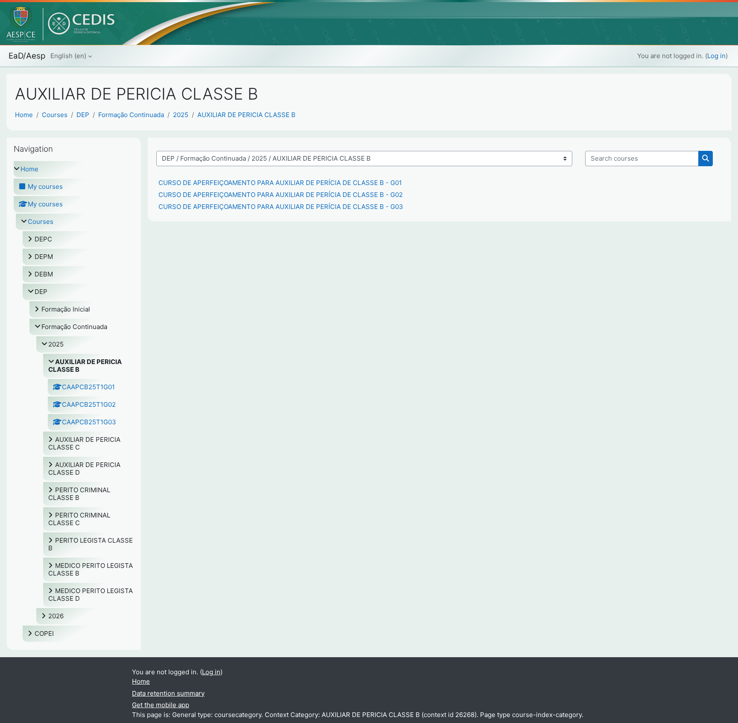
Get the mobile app (160, 705)
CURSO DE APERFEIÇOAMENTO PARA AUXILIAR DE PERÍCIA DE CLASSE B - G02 (280, 195)
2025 (180, 115)
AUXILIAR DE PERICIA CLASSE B (246, 115)
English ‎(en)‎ (68, 56)
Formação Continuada (131, 115)
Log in (716, 56)
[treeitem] (74, 401)
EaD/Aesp (27, 56)
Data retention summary (168, 693)
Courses (54, 115)
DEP (82, 115)
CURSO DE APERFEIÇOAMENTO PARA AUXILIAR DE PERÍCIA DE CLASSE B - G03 (280, 207)
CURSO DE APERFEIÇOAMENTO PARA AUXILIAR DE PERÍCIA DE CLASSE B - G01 (280, 183)
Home (24, 115)
